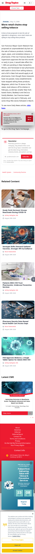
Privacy (17, 441)
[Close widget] (31, 463)
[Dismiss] (32, 114)
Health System (6, 172)
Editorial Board (17, 434)
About (17, 428)
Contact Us (17, 436)
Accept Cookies (17, 550)
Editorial (17, 432)
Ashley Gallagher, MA (11, 215)
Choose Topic (15, 8)
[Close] (33, 514)
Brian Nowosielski (10, 252)
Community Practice (19, 172)
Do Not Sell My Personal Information (18, 443)
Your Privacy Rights (17, 445)
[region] (17, 532)
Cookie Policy (16, 536)
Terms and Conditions (17, 439)
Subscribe (25, 156)
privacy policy (10, 162)
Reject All (17, 545)
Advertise (17, 430)
